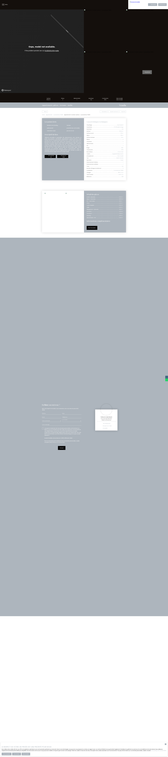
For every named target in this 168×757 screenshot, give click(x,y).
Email (43, 417)
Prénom (44, 413)
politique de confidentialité (58, 442)
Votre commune (46, 420)
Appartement (49, 114)
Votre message (45, 424)
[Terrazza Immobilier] (135, 4)
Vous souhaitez (64, 419)
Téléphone (64, 417)
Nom (63, 413)
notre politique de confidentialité (158, 750)
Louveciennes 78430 (58, 114)
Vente (43, 114)
